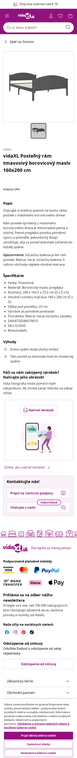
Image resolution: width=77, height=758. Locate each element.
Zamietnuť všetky (38, 744)
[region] (38, 728)
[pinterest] (23, 632)
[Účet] (51, 16)
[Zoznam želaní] (60, 16)
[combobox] (38, 27)
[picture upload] (38, 437)
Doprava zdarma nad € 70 (39, 4)
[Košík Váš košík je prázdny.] (70, 16)
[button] (38, 681)
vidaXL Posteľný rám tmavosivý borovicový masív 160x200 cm (36, 162)
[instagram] (15, 632)
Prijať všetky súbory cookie (38, 735)
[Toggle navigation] (7, 16)
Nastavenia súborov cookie (38, 753)
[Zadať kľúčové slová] (68, 27)
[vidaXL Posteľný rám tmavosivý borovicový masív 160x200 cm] (38, 87)
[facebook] (7, 632)
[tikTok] (32, 632)
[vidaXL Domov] (26, 16)
